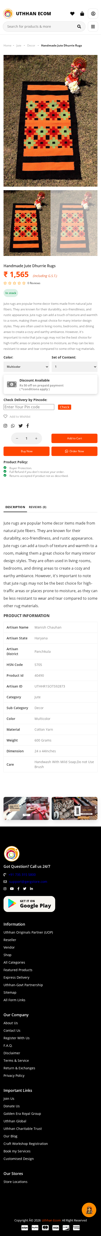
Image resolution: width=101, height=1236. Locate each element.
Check (64, 407)
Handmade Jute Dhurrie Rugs (61, 45)
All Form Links (14, 1000)
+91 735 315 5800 (22, 874)
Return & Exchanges (19, 1068)
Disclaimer (12, 1053)
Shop (8, 955)
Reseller (10, 940)
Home (8, 45)
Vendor (9, 947)
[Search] (79, 26)
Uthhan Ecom (51, 1220)
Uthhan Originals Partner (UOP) (28, 932)
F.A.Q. (8, 1045)
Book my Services (17, 1151)
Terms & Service (16, 1060)
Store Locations (15, 1181)
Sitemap (10, 992)
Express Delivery (16, 977)
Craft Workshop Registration (26, 1143)
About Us (11, 1023)
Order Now (76, 451)
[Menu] (93, 26)
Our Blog (10, 1136)
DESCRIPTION (15, 507)
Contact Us (12, 1030)
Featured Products (18, 970)
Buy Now (26, 451)
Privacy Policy (14, 1075)
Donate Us (12, 1106)
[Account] (93, 13)
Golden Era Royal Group (22, 1113)
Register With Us (17, 1038)
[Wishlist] (72, 13)
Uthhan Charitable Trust (23, 1128)
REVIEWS (38, 507)
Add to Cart (74, 438)
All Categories (14, 962)
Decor (31, 45)
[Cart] (82, 13)
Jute (18, 45)
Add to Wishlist (20, 416)
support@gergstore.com (28, 881)
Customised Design (19, 1158)
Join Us (9, 1098)
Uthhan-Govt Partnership (23, 985)
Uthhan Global (15, 1121)
